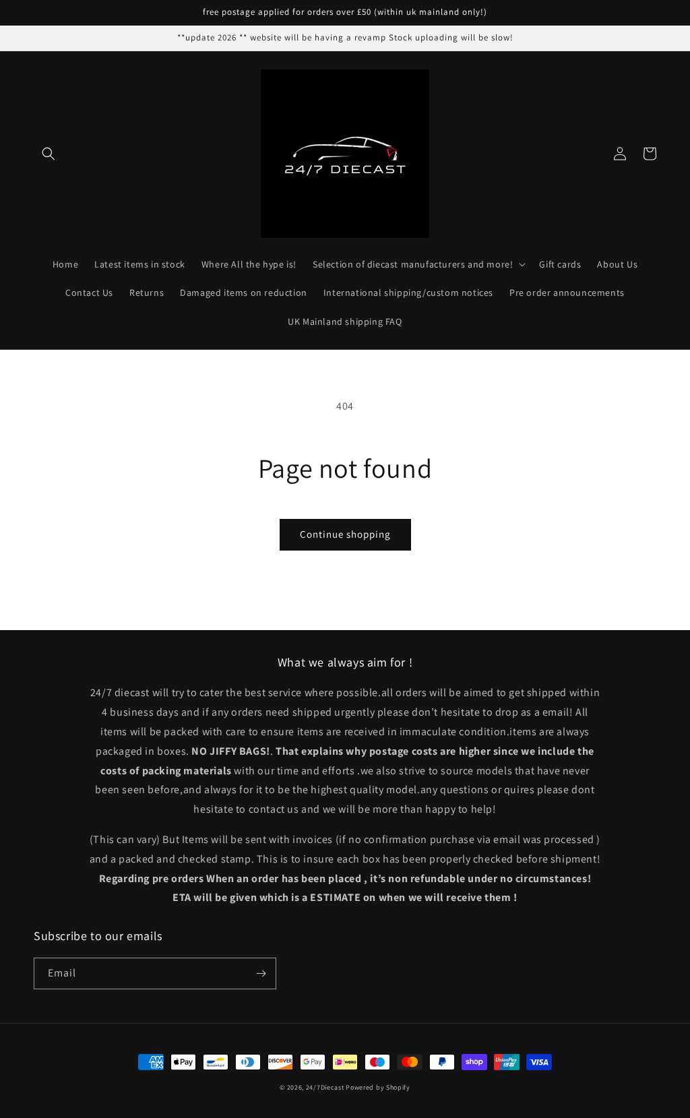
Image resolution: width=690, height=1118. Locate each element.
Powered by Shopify (378, 1087)
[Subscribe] (261, 973)
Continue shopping (345, 534)
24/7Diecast (325, 1087)
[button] (48, 153)
